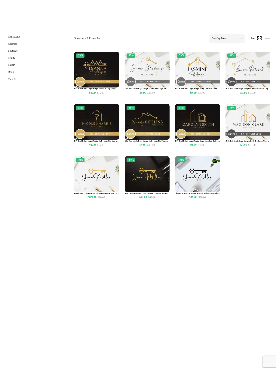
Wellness (12, 43)
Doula (11, 72)
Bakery (11, 64)
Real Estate (14, 36)
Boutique (12, 50)
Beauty (11, 58)
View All (12, 79)
